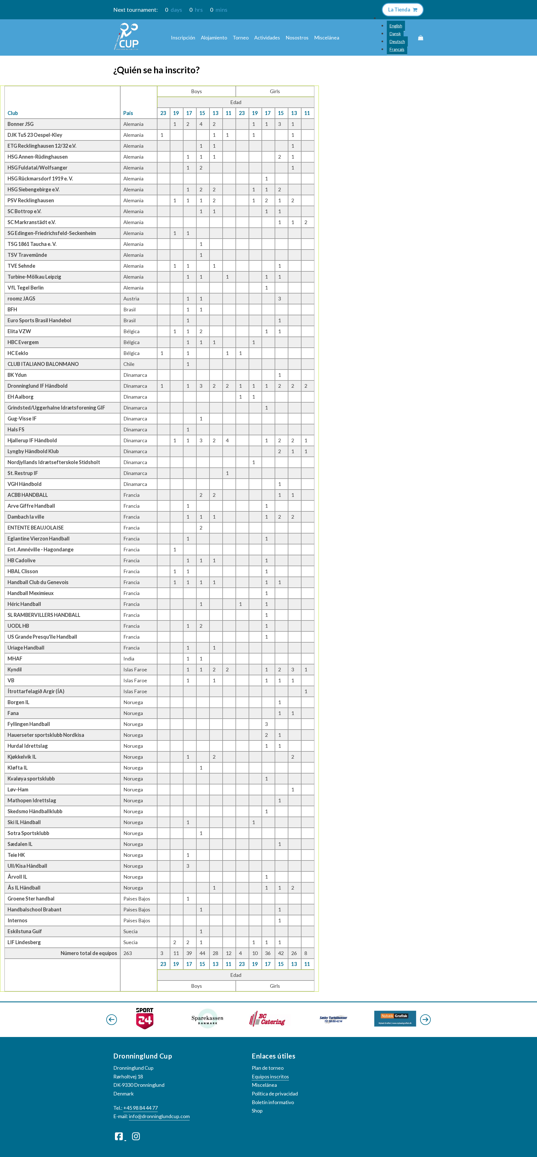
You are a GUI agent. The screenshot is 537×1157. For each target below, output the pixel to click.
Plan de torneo (268, 1068)
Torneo (241, 37)
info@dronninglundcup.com (159, 1116)
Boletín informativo (273, 1102)
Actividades (267, 37)
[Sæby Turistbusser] (270, 1025)
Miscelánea (326, 37)
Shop (257, 1110)
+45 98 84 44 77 (140, 1108)
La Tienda (399, 9)
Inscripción (183, 37)
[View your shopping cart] (421, 37)
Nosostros (297, 37)
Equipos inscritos (270, 1076)
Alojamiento (214, 37)
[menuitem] (396, 26)
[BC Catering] (207, 1025)
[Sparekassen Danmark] (145, 1028)
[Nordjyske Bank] (395, 1024)
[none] (397, 33)
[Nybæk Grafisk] (333, 1025)
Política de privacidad (275, 1093)
